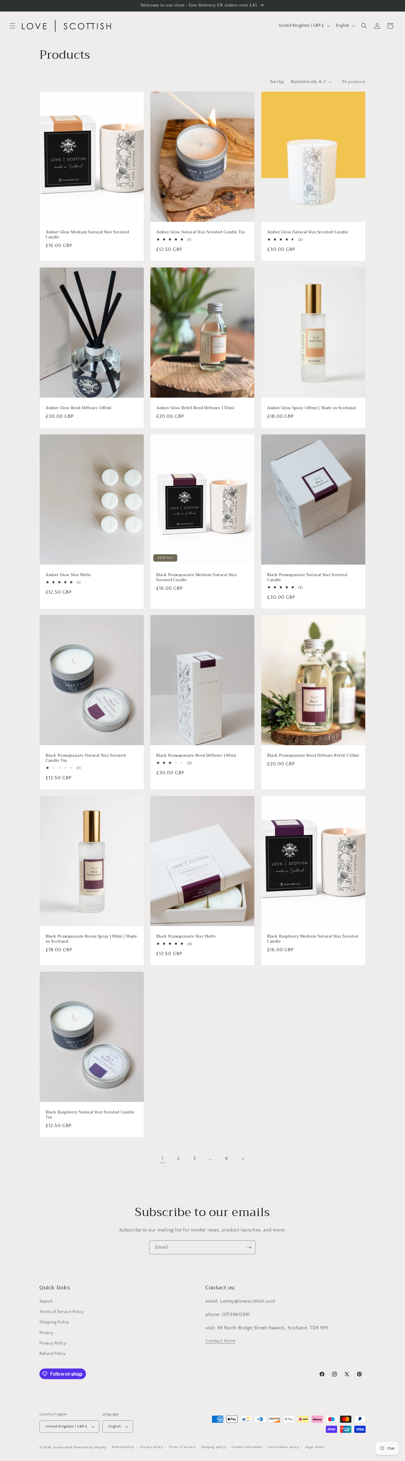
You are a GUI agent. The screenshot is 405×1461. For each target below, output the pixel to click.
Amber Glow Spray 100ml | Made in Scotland (311, 408)
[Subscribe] (249, 1247)
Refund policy (123, 1447)
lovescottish (63, 1447)
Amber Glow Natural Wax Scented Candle (307, 232)
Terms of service (182, 1447)
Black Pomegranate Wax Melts (186, 936)
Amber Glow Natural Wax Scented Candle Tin (200, 232)
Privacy (46, 1333)
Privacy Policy (52, 1343)
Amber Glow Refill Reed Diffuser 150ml (195, 408)
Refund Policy (52, 1353)
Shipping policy (213, 1447)
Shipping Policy (54, 1322)
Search (46, 1301)
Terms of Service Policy (61, 1311)
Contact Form (220, 1341)
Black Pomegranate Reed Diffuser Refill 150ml (313, 756)
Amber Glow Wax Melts (68, 575)
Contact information (247, 1447)
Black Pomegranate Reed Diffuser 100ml (196, 756)
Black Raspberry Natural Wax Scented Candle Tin (90, 1115)
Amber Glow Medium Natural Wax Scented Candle (87, 235)
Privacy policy (151, 1447)
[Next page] (242, 1158)
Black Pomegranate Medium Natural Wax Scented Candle (196, 578)
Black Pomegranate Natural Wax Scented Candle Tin (86, 758)
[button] (12, 25)
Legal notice (314, 1447)
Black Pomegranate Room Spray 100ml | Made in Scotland (91, 939)
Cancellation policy (283, 1447)
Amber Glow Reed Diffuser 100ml (78, 408)
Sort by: (277, 81)
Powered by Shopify (90, 1447)
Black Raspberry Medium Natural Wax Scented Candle (312, 939)
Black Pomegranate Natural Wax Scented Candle (307, 578)
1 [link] (162, 1158)
